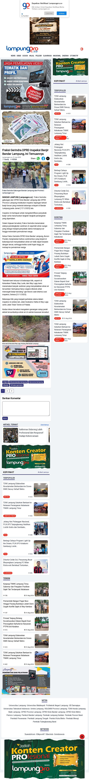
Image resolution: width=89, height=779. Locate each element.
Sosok (25, 56)
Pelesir (39, 56)
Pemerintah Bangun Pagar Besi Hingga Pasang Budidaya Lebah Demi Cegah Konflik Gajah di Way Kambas (18, 604)
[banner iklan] (26, 84)
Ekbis (19, 56)
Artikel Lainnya (43, 472)
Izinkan (61, 13)
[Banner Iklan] (44, 22)
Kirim (5, 418)
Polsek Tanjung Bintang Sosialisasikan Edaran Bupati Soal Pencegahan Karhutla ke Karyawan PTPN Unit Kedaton (17, 622)
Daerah (65, 56)
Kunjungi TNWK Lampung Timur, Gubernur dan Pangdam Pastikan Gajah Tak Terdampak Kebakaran (16, 587)
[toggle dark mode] (81, 49)
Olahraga (47, 56)
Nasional (57, 56)
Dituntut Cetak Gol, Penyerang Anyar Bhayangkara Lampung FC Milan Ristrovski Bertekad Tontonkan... (17, 562)
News (13, 56)
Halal (31, 56)
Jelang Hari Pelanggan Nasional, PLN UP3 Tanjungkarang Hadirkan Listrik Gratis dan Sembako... (16, 524)
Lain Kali (49, 13)
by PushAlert (25, 16)
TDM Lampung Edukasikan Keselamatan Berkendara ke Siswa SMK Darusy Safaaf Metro (17, 486)
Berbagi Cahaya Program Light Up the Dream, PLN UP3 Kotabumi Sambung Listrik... (16, 543)
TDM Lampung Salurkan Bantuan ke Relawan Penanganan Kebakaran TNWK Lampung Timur (17, 505)
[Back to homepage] (22, 49)
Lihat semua (45, 425)
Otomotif (74, 56)
